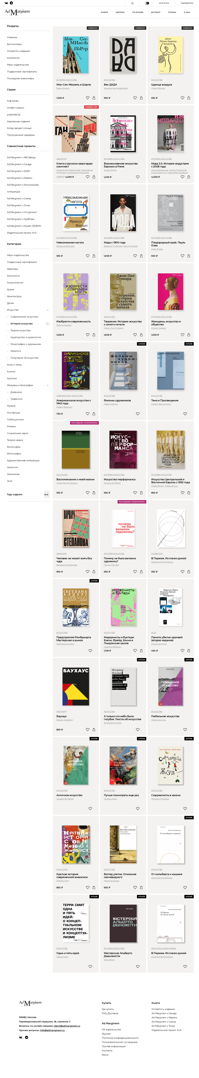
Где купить (108, 1009)
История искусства (21, 323)
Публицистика (15, 419)
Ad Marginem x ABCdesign (21, 157)
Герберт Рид (62, 880)
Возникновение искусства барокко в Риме (121, 165)
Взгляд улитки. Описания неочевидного (120, 876)
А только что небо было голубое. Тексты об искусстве (122, 718)
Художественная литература (23, 460)
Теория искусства (20, 330)
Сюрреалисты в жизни (165, 795)
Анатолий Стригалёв (78, 172)
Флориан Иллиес (113, 723)
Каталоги (16, 351)
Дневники (16, 392)
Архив (10, 289)
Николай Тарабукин (161, 877)
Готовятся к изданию (18, 51)
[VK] (20, 1037)
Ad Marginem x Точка (18, 205)
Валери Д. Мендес (113, 246)
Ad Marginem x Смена (19, 198)
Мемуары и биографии (163, 948)
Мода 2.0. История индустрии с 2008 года (170, 165)
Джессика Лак (158, 720)
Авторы (120, 12)
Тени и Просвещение (164, 400)
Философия (13, 447)
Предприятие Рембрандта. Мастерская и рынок (73, 639)
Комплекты (13, 58)
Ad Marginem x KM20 (18, 171)
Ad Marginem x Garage (19, 164)
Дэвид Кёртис (111, 404)
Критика (12, 378)
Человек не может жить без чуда (74, 560)
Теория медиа (15, 440)
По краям (137, 12)
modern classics (15, 107)
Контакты (107, 1050)
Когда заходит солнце (19, 128)
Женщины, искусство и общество (166, 323)
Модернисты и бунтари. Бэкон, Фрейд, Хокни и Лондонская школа (119, 640)
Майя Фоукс (157, 486)
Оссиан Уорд (110, 799)
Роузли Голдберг (112, 483)
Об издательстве (111, 1029)
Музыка (11, 405)
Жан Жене (109, 959)
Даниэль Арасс (111, 880)
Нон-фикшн (13, 412)
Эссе (9, 481)
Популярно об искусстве (25, 357)
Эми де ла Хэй (130, 246)
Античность (13, 275)
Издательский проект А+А (21, 232)
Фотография (14, 453)
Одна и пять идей (67, 953)
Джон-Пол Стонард (114, 328)
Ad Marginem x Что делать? (22, 212)
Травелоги (17, 399)
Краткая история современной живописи (72, 876)
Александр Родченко (162, 562)
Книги (104, 12)
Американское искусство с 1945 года (73, 402)
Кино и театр (14, 364)
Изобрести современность (73, 321)
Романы (11, 426)
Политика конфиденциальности (120, 1038)
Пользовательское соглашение (120, 1042)
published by (14, 114)
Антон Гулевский (178, 170)
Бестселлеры (14, 44)
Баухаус (61, 716)
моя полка (164, 3)
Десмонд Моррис (160, 799)
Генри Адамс (62, 88)
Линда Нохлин (64, 325)
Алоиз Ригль (110, 170)
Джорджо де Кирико (67, 483)
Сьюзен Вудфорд (65, 799)
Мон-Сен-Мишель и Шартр (73, 84)
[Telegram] (26, 1037)
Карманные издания (18, 121)
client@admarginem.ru (67, 1026)
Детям (10, 303)
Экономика (13, 474)
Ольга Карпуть (158, 172)
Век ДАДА (110, 84)
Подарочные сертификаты (22, 71)
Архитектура (14, 296)
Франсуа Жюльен (65, 246)
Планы (172, 12)
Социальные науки (17, 433)
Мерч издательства (18, 64)
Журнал (155, 12)
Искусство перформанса (120, 479)
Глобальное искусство (165, 716)
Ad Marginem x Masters (19, 178)
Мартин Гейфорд (112, 647)
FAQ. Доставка (110, 1013)
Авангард (12, 269)
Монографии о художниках (26, 344)
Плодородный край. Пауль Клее (168, 244)
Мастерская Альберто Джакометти (118, 955)
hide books (13, 101)
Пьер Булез (157, 249)
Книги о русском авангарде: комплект (74, 165)
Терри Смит (62, 956)
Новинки (12, 37)
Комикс (11, 371)
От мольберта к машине (166, 874)
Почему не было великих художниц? (120, 560)
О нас (187, 12)
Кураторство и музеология (26, 337)
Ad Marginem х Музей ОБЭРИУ (24, 226)
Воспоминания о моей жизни (75, 479)
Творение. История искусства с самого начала (123, 323)
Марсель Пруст (159, 644)
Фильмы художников (117, 400)
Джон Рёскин (158, 88)
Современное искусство (24, 316)
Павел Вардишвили (177, 172)
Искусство (109, 80)
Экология (12, 467)
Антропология (15, 282)
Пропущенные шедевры (21, 135)
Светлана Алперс (65, 644)
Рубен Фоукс (171, 486)
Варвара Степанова (66, 565)
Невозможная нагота (70, 242)
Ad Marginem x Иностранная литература (23, 188)
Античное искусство (69, 795)
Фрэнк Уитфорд (64, 720)
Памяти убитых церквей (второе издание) (167, 639)
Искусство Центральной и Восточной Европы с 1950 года (170, 481)
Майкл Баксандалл (161, 404)
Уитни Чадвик (158, 328)
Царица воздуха (161, 84)
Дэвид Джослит (64, 407)
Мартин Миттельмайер (116, 88)
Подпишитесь (187, 3)
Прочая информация (114, 1046)
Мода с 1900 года (114, 242)
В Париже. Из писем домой (168, 558)
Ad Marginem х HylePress (20, 219)
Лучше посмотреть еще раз (121, 795)
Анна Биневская (159, 170)
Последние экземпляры (20, 78)
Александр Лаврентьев (68, 170)
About (105, 1054)
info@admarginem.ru (52, 1030)
